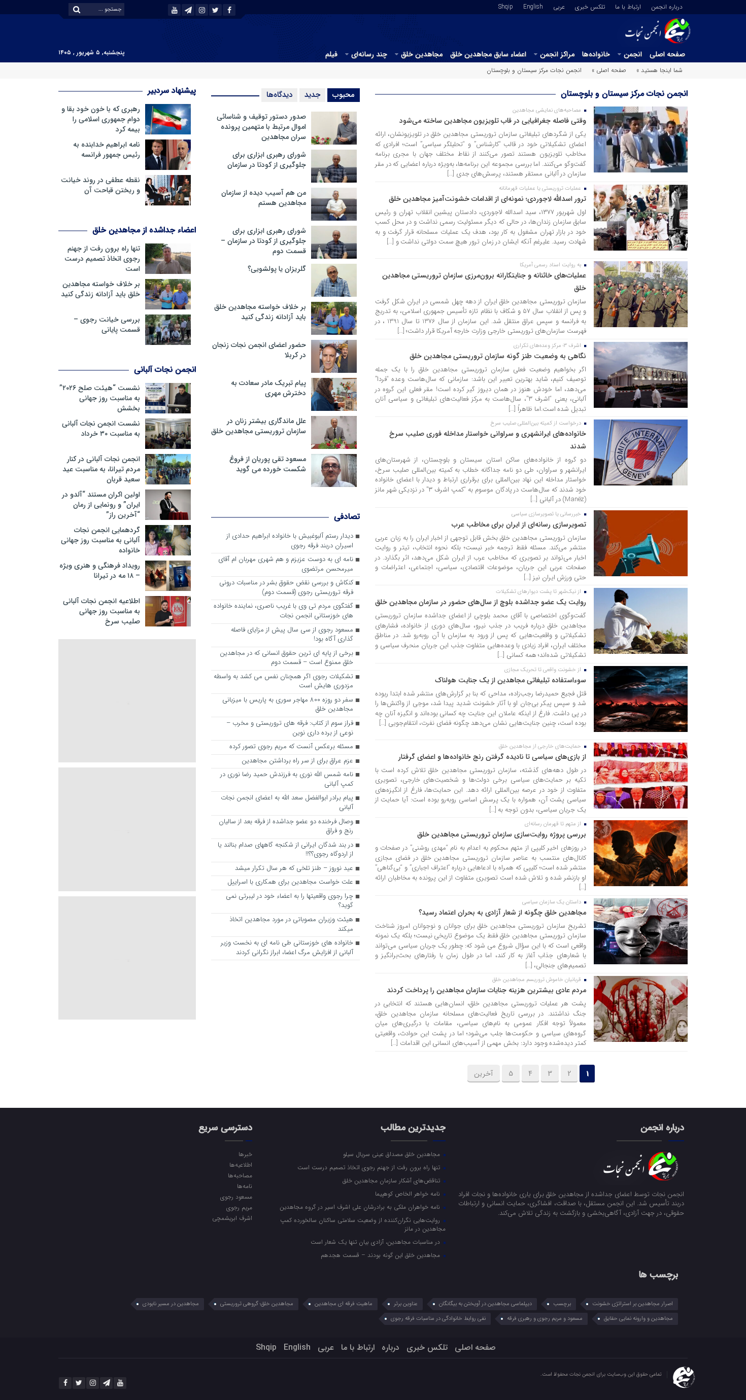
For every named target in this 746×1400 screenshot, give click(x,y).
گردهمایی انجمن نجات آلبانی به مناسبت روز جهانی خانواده (100, 540)
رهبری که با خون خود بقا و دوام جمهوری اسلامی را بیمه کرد (100, 119)
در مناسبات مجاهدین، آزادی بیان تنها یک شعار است (376, 1241)
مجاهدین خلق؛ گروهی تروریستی (256, 1304)
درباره (390, 1347)
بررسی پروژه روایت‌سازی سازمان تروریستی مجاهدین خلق (501, 834)
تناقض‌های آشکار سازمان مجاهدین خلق (392, 1180)
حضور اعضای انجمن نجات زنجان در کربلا (259, 350)
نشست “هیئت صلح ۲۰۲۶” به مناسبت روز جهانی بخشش (99, 398)
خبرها (245, 1154)
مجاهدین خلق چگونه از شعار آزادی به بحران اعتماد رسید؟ (502, 912)
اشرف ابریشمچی (232, 1217)
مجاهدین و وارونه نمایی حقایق (638, 1318)
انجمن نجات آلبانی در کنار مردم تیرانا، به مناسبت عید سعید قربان (101, 469)
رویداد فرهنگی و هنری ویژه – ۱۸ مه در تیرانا (99, 571)
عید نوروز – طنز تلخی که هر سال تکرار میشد (294, 868)
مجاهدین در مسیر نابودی (171, 1304)
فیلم (331, 54)
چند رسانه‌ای (369, 54)
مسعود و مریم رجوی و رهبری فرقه (545, 1318)
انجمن (633, 54)
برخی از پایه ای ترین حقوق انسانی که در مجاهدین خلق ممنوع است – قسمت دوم (286, 658)
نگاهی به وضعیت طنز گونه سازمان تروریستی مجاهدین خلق (498, 356)
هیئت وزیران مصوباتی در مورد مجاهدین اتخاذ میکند (291, 924)
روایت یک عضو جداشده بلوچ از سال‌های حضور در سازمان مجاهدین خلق (480, 602)
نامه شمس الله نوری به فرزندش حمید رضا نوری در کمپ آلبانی (286, 779)
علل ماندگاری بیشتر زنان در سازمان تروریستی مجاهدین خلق (258, 426)
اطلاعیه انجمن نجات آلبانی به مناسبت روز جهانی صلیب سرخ (101, 611)
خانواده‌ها (596, 54)
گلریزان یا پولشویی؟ (277, 268)
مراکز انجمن (557, 54)
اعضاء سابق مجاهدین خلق (488, 54)
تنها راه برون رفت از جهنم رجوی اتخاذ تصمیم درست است (102, 258)
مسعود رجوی (236, 1196)
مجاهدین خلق (422, 54)
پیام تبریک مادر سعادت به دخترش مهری (268, 388)
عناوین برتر (406, 1304)
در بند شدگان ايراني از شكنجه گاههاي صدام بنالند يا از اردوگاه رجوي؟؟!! (285, 850)
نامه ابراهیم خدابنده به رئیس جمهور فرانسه (106, 149)
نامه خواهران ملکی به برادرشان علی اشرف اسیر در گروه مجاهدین (361, 1206)
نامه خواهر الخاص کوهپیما (408, 1193)
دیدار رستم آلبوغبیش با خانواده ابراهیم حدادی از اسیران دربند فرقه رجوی (289, 541)
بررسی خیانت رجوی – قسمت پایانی (107, 324)
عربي (559, 6)
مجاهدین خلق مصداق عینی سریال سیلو (392, 1154)
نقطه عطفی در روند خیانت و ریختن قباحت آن (100, 185)
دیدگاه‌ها (279, 95)
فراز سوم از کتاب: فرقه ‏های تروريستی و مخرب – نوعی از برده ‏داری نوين (289, 728)
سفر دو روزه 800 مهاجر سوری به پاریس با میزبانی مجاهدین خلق (287, 705)
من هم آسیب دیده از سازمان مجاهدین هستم (263, 197)
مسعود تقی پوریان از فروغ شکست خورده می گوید (267, 464)
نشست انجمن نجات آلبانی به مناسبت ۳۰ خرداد (101, 428)
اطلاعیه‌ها (240, 1164)
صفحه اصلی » (609, 70)
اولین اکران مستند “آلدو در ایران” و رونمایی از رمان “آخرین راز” (101, 504)
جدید (312, 95)
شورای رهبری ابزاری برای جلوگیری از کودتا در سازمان (266, 159)
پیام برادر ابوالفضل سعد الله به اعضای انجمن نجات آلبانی (287, 803)
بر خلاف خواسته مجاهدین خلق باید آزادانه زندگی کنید (260, 312)
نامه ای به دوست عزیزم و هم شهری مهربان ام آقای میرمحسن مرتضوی (285, 564)
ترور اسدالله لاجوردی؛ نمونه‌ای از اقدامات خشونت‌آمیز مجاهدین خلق (487, 198)
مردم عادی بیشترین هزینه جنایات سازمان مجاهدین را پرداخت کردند (486, 990)
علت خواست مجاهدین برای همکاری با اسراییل (290, 882)
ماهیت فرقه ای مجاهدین (343, 1304)
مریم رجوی (239, 1207)
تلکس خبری (590, 6)
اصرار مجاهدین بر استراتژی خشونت (632, 1304)
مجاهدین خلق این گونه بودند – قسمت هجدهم (381, 1254)
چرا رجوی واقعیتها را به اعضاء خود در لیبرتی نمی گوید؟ (289, 901)
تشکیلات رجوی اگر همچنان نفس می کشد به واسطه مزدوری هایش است (283, 681)
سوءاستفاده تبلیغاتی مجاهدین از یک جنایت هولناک (510, 680)
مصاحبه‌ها (240, 1175)
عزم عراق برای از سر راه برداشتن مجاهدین (297, 761)
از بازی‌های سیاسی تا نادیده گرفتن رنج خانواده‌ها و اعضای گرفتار (492, 756)
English (533, 6)
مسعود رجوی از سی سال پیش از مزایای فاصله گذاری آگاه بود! (292, 635)
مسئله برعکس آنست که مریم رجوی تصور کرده (291, 747)
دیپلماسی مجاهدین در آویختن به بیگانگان (485, 1304)
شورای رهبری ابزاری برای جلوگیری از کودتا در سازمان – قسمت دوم (263, 241)
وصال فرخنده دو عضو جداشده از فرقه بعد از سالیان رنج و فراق (286, 826)
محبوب (343, 95)
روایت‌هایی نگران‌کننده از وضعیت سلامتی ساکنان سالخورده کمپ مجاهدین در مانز (363, 1224)
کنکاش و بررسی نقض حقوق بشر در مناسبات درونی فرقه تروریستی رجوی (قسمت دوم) (286, 588)
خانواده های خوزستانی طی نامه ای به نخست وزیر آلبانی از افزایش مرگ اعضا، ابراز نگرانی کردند (287, 948)
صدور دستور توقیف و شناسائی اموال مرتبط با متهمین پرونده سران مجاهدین (261, 127)
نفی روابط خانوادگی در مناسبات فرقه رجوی (438, 1318)
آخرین (483, 1073)
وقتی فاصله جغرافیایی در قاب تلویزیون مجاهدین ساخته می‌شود (492, 120)
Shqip (505, 6)
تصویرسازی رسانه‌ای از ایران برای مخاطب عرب (519, 524)
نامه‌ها (244, 1186)
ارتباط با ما (628, 6)
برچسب (562, 1304)
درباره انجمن (667, 6)
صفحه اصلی (667, 54)
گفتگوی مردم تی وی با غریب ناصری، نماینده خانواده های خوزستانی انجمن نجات (283, 611)
